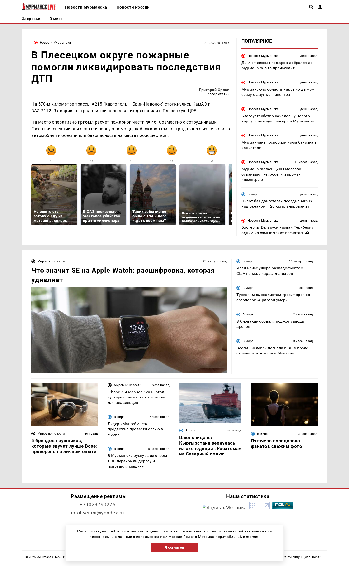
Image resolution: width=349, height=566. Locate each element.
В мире (253, 194)
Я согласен (174, 547)
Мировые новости (51, 261)
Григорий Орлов (214, 89)
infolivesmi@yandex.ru (97, 513)
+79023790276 (98, 505)
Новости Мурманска (55, 42)
